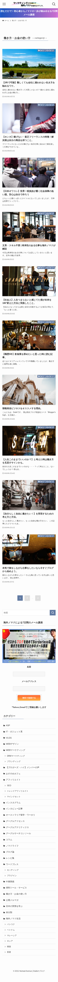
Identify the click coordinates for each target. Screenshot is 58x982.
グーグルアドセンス (15, 821)
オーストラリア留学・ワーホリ (20, 815)
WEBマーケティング (15, 750)
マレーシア (12, 936)
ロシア (10, 941)
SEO (9, 786)
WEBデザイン (12, 744)
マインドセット (14, 797)
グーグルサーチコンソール (18, 833)
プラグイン (12, 876)
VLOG (9, 738)
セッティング (13, 870)
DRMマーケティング (16, 756)
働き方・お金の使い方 (16, 894)
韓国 (9, 947)
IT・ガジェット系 (14, 731)
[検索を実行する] (53, 612)
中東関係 (10, 881)
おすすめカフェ (13, 773)
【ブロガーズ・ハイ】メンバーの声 (22, 767)
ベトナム (11, 930)
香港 (9, 952)
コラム (9, 839)
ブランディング (14, 761)
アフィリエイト (13, 779)
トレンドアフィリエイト (17, 791)
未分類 (9, 912)
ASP (8, 725)
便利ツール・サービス (16, 887)
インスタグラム (13, 802)
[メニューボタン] (4, 4)
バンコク (11, 924)
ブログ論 (10, 852)
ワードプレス (12, 864)
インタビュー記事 (14, 808)
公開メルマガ (12, 900)
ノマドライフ (12, 846)
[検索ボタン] (54, 4)
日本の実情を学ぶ (14, 906)
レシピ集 (10, 858)
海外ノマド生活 (13, 918)
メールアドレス (29, 681)
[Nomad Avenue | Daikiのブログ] (29, 4)
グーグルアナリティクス (17, 827)
